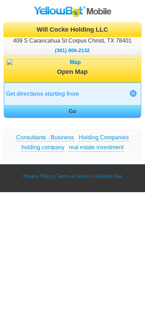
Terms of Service (74, 176)
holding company (42, 147)
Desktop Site (108, 176)
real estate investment (96, 147)
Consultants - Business (45, 137)
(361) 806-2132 (72, 50)
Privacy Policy (38, 176)
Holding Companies (104, 137)
